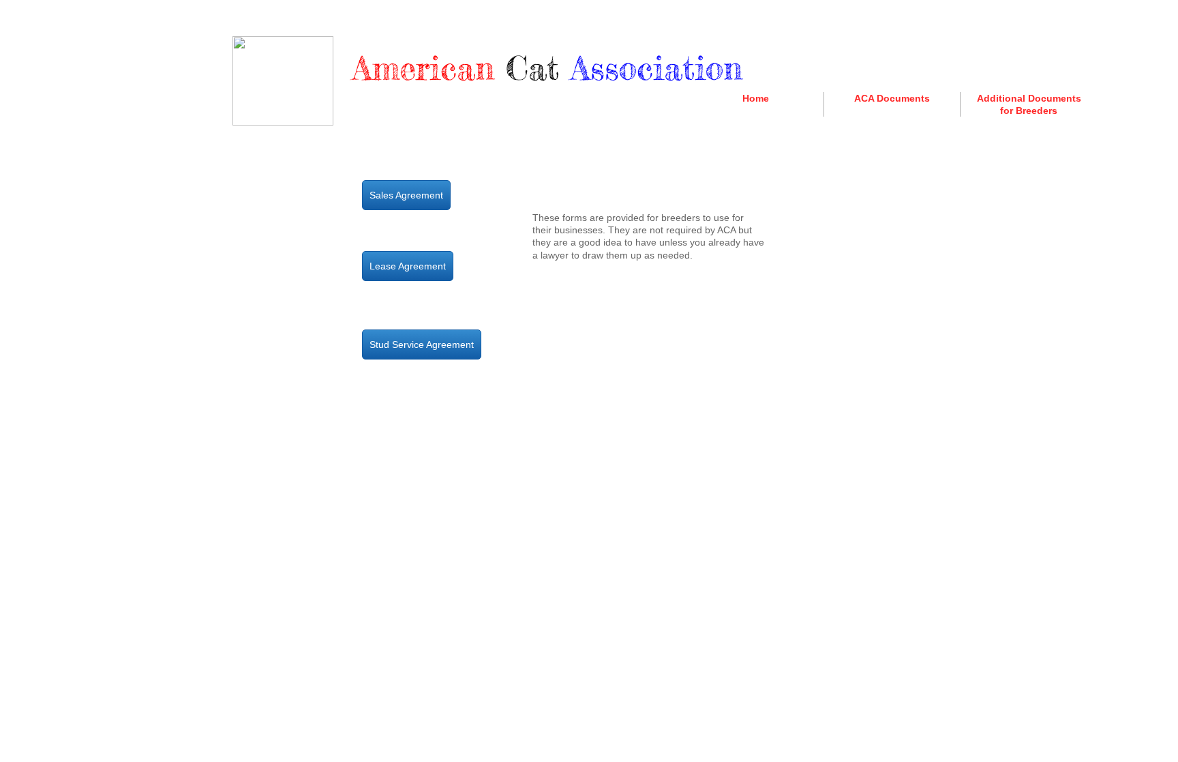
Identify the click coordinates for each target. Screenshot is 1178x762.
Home (755, 98)
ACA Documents (892, 98)
